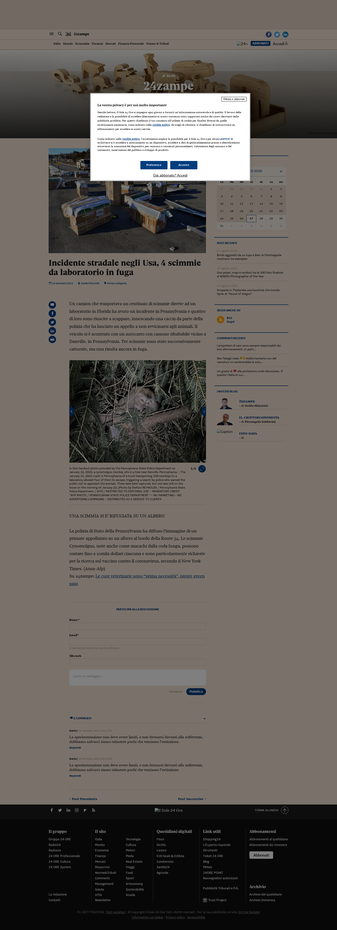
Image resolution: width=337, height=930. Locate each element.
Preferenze (154, 164)
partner (225, 138)
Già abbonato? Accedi (170, 175)
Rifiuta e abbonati (234, 99)
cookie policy (161, 124)
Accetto (183, 164)
